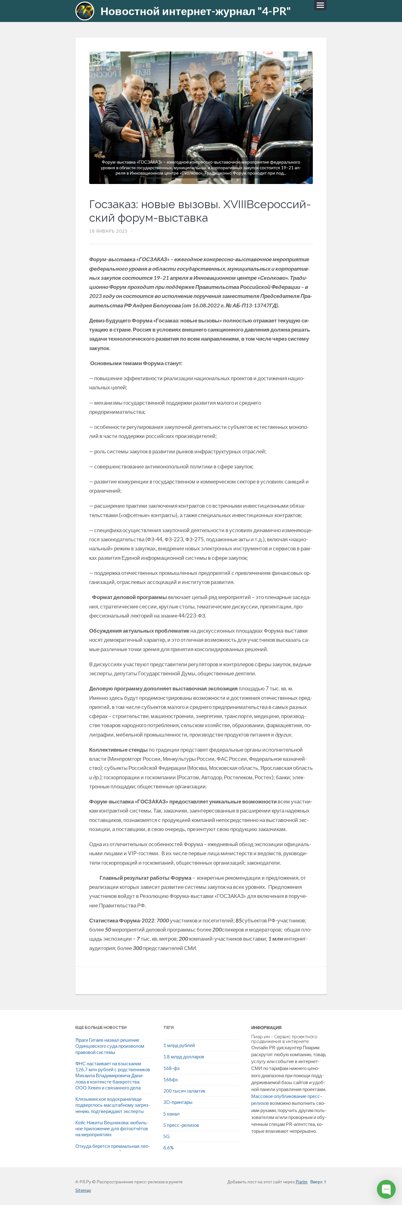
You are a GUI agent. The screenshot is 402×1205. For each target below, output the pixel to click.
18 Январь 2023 (108, 231)
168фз (170, 1079)
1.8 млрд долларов (183, 1056)
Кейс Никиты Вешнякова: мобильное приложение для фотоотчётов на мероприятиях (112, 1128)
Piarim (301, 1181)
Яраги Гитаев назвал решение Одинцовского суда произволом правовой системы (109, 1046)
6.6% (168, 1147)
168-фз (171, 1068)
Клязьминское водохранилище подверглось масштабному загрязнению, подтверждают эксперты (112, 1105)
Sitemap (83, 1190)
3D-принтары (178, 1102)
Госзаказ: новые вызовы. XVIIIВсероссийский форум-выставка (200, 210)
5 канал (171, 1113)
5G (166, 1136)
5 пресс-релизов (181, 1125)
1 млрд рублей (179, 1045)
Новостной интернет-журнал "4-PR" (195, 11)
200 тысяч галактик (184, 1091)
